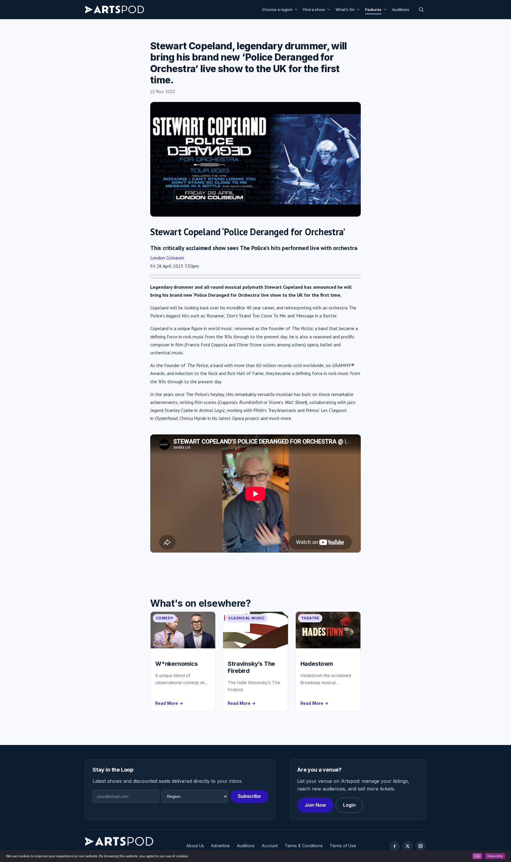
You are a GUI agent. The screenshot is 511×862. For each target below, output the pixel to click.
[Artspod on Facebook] (394, 846)
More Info (495, 856)
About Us (195, 845)
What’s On (345, 9)
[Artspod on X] (407, 846)
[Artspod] (119, 841)
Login (349, 805)
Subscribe (249, 796)
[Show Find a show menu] (329, 9)
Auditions (400, 9)
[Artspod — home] (114, 9)
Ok (477, 856)
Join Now (315, 805)
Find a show (314, 9)
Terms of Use (343, 845)
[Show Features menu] (386, 9)
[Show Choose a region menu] (297, 9)
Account (270, 845)
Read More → (169, 703)
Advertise (220, 845)
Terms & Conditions (304, 845)
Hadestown (316, 663)
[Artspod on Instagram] (420, 846)
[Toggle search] (421, 9)
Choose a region (277, 9)
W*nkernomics (176, 663)
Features (373, 9)
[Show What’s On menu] (359, 9)
